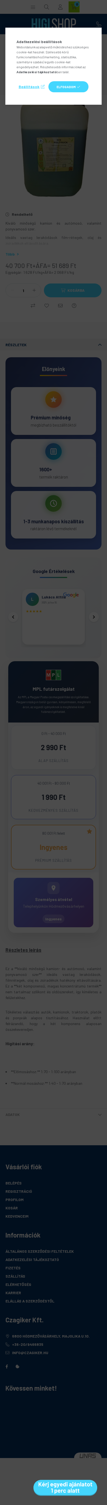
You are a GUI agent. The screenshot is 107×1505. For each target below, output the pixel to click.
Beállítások (29, 86)
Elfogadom (66, 87)
